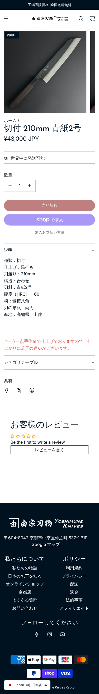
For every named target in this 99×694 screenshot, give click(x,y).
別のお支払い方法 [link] (49, 232)
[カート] (92, 18)
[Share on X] (19, 391)
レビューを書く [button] (49, 449)
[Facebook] (37, 634)
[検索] (81, 18)
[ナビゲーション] (6, 18)
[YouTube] (62, 634)
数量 (8, 174)
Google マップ (45, 544)
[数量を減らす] (10, 186)
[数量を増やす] (29, 186)
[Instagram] (49, 634)
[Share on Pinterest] (32, 391)
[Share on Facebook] (6, 391)
